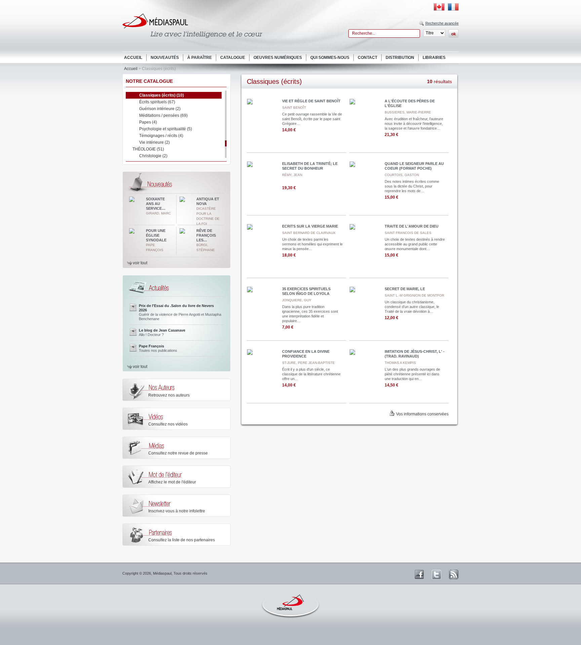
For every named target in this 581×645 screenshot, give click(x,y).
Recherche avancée (442, 23)
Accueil (133, 57)
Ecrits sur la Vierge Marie (310, 226)
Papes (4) (148, 122)
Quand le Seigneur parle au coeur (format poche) (414, 166)
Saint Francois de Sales (408, 233)
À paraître (199, 57)
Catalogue (232, 57)
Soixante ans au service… (155, 203)
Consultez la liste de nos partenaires (181, 540)
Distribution (400, 57)
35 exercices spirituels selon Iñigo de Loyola (306, 291)
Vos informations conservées (422, 414)
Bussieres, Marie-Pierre (408, 112)
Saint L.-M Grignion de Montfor (414, 295)
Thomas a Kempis (400, 363)
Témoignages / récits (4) (161, 135)
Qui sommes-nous (329, 57)
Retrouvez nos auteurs (169, 395)
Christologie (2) (153, 156)
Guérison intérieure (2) (160, 108)
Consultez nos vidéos (168, 424)
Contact (367, 57)
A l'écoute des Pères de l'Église (410, 103)
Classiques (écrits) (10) (161, 95)
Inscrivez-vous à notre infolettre (176, 511)
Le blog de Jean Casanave (162, 330)
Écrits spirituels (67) (157, 102)
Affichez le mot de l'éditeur (172, 482)
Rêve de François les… (206, 235)
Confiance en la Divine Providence (306, 353)
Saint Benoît (294, 107)
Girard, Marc (158, 213)
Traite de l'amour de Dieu (411, 226)
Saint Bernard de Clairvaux (309, 233)
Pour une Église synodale (156, 235)
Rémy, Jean (292, 175)
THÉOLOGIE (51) (148, 149)
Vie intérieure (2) (154, 142)
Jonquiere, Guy (296, 300)
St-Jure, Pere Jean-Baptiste (308, 363)
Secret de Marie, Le (405, 289)
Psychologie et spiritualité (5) (165, 129)
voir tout (140, 263)
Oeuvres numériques (278, 57)
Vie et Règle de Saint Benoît (311, 101)
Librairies (434, 57)
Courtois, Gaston (402, 175)
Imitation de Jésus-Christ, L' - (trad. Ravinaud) (414, 353)
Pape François (151, 346)
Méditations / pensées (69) (163, 115)
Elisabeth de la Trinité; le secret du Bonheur (310, 166)
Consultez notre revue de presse (178, 453)
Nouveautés (165, 57)
